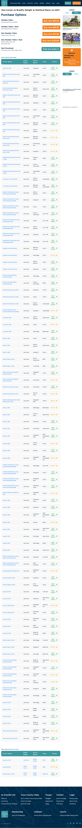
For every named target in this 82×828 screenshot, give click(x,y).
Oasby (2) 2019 (6, 522)
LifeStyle (42, 3)
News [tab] (76, 13)
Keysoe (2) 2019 (7, 619)
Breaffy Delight (14, 749)
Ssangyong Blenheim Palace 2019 (11, 571)
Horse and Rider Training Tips (69, 815)
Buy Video (53, 68)
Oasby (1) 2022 (6, 338)
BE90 (44, 760)
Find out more (51, 49)
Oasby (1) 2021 (6, 407)
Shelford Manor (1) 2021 (8, 359)
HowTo (36, 3)
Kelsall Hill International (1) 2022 (10, 290)
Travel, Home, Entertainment (42, 815)
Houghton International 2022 (10, 248)
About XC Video (26, 804)
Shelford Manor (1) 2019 (8, 640)
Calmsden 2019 (6, 543)
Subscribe (67, 3)
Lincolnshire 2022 (7, 317)
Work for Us (49, 801)
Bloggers (48, 798)
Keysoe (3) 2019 (7, 591)
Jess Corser (26, 760)
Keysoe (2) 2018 (7, 767)
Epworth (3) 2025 (7, 68)
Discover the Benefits (18, 815)
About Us (4, 798)
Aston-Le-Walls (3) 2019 (8, 605)
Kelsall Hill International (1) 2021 (10, 387)
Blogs (47, 804)
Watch (53, 130)
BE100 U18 (45, 774)
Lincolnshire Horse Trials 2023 (10, 179)
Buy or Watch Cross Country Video (31, 798)
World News (60, 801)
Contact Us (4, 801)
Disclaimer (73, 804)
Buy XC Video (76, 3)
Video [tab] (67, 13)
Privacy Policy (74, 798)
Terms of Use (73, 801)
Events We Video (26, 801)
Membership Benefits (69, 56)
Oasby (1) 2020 (6, 500)
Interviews (30, 3)
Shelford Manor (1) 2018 (8, 774)
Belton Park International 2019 (10, 730)
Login (57, 3)
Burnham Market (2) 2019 (9, 577)
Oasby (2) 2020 (6, 443)
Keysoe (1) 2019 (7, 702)
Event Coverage (61, 798)
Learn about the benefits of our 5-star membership (71, 62)
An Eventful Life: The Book (9, 804)
